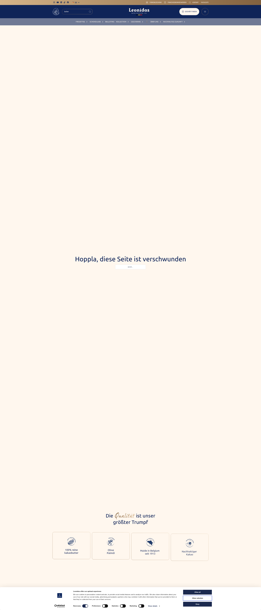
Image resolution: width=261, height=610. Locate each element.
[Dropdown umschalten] (79, 2)
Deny (197, 604)
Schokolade (95, 22)
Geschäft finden (191, 12)
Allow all (197, 592)
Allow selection (197, 598)
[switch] (105, 606)
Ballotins (109, 22)
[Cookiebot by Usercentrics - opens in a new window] (60, 606)
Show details (152, 606)
